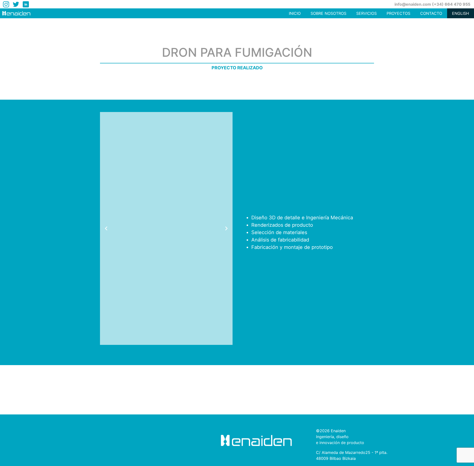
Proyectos (398, 13)
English (460, 13)
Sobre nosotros (328, 13)
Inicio (295, 13)
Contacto (431, 13)
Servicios (366, 13)
